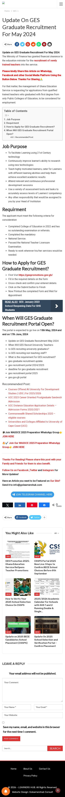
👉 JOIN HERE (16, 447)
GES (8, 556)
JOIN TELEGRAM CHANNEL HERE (34, 494)
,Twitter (33, 470)
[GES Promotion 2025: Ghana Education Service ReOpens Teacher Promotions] (18, 549)
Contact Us (44, 769)
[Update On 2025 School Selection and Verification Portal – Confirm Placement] (47, 625)
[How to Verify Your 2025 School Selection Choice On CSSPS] (18, 587)
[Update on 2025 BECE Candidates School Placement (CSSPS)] (18, 625)
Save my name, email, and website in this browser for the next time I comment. (31, 729)
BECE (37, 556)
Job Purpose (13, 119)
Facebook (23, 470)
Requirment (12, 123)
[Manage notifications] (57, 790)
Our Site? (55, 480)
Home (13, 769)
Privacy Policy (30, 775)
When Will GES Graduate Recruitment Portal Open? (29, 132)
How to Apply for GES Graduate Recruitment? (30, 126)
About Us (27, 769)
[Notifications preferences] (6, 791)
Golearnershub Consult (41, 792)
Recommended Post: (24, 137)
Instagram (48, 470)
